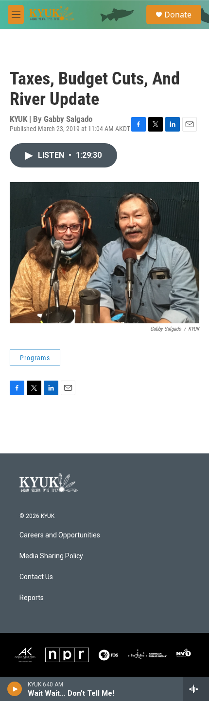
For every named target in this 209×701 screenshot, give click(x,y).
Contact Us (36, 577)
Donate (178, 14)
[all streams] (196, 689)
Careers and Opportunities (59, 535)
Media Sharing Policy (51, 556)
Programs (35, 358)
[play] (15, 689)
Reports (31, 597)
